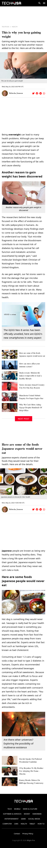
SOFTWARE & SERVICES (12, 814)
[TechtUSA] (11, 3)
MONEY (27, 814)
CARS (16, 824)
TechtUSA (5, 27)
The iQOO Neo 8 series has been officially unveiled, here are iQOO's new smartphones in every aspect (23, 333)
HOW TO (41, 824)
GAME (23, 819)
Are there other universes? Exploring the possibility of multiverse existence (18, 743)
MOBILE (17, 809)
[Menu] (44, 3)
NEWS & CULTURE (30, 809)
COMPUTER (7, 824)
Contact (17, 833)
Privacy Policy (27, 833)
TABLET (32, 824)
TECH (9, 809)
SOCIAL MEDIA (34, 819)
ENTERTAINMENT (12, 819)
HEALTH (24, 824)
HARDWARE (37, 814)
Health (14, 27)
